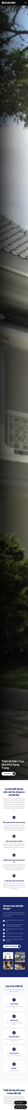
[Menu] (26, 2)
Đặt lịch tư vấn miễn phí (11, 946)
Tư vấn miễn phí (7, 774)
